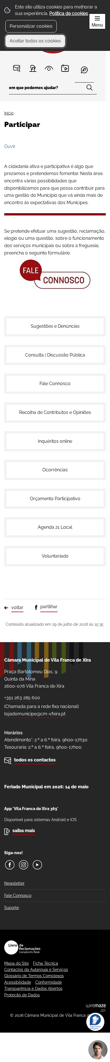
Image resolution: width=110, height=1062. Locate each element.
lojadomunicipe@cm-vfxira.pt (34, 713)
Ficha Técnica (45, 963)
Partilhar (49, 606)
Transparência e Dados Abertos (33, 988)
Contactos (16, 68)
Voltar (17, 607)
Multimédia (65, 68)
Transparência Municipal (49, 68)
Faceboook (10, 865)
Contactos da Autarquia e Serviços (36, 969)
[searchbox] (53, 89)
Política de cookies (68, 13)
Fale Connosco (17, 895)
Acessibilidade (17, 982)
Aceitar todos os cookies (35, 41)
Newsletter (14, 883)
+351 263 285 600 (22, 697)
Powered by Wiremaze (96, 1008)
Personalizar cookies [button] (31, 26)
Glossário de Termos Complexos (34, 976)
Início (9, 113)
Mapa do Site (16, 963)
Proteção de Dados (22, 995)
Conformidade (48, 982)
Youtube (37, 865)
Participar (33, 68)
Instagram (23, 865)
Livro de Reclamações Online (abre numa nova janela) (22, 947)
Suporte (11, 907)
